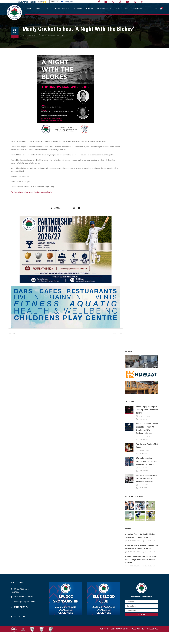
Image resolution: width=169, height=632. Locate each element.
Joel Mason (143, 453)
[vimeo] (120, 1)
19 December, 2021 (133, 552)
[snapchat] (142, 1)
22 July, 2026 (143, 468)
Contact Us (137, 9)
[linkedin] (106, 1)
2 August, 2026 (144, 450)
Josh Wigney (31, 35)
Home (29, 9)
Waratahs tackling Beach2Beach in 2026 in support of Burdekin (146, 461)
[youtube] (127, 1)
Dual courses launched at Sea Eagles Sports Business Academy (147, 478)
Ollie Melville (150, 540)
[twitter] (113, 1)
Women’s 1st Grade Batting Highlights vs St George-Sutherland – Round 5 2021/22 (141, 559)
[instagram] (135, 1)
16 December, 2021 (133, 566)
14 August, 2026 (144, 436)
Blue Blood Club (104, 9)
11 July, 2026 (143, 485)
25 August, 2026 (144, 416)
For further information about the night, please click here (32, 192)
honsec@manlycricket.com (24, 602)
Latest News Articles (50, 35)
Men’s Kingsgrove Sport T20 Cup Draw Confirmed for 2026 (147, 410)
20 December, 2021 (133, 540)
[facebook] (99, 1)
